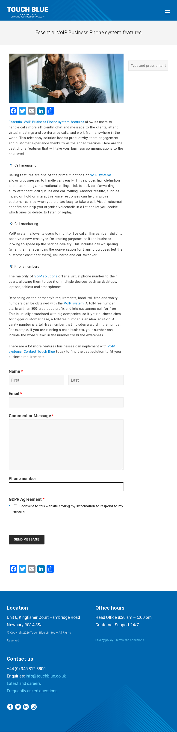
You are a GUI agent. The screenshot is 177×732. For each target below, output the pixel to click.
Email (15, 393)
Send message (26, 539)
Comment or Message (31, 415)
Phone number (22, 478)
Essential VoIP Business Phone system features (46, 122)
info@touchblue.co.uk (46, 676)
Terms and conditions (130, 640)
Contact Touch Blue (39, 352)
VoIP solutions (45, 276)
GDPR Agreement (26, 499)
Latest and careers (24, 683)
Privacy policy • (105, 640)
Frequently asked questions (32, 690)
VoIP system (74, 303)
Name (16, 371)
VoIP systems (101, 175)
